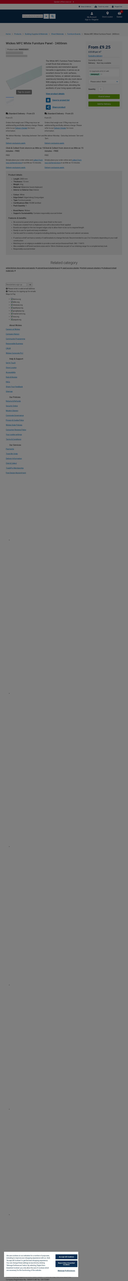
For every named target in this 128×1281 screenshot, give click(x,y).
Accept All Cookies (66, 1257)
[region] (41, 1264)
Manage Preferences (66, 1271)
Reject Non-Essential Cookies (66, 1264)
